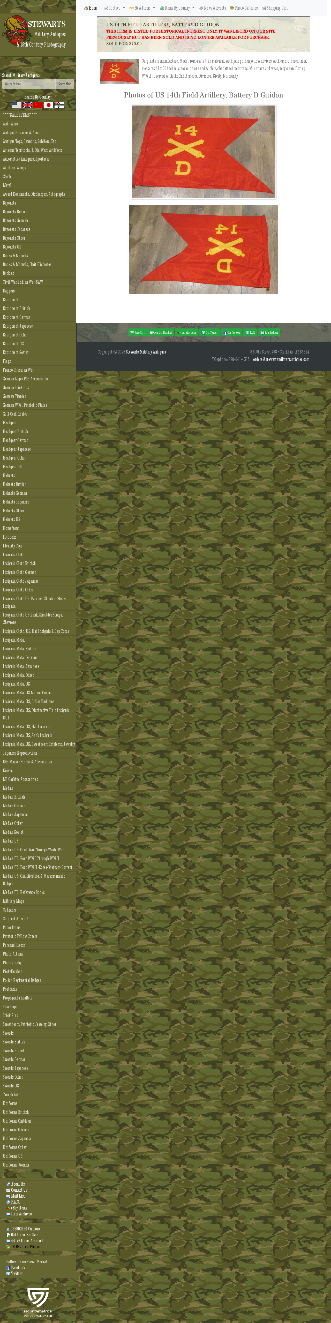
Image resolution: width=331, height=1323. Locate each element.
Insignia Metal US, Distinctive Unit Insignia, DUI (36, 714)
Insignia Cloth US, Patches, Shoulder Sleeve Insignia (34, 602)
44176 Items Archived (26, 1241)
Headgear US (12, 467)
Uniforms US (12, 1156)
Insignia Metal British (19, 649)
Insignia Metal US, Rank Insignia (27, 735)
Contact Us (18, 1190)
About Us (17, 1184)
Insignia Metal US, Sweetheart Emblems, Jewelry (39, 744)
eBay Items (18, 1208)
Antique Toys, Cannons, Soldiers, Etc (29, 141)
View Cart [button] (139, 332)
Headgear (10, 423)
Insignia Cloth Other (18, 590)
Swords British (14, 1042)
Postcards (10, 989)
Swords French (14, 1051)
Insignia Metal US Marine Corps (27, 693)
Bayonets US (12, 247)
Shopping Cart (277, 8)
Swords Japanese (15, 1068)
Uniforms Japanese (17, 1138)
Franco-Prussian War (18, 370)
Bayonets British (15, 212)
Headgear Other (14, 458)
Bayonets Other (14, 238)
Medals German (14, 806)
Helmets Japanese (16, 502)
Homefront (11, 528)
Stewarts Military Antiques (146, 352)
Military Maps (13, 901)
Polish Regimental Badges (22, 980)
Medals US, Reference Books (24, 892)
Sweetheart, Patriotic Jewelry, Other (29, 1024)
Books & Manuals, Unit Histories (27, 264)
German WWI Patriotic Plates (25, 405)
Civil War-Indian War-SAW (23, 282)
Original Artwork (15, 919)
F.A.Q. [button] (252, 332)
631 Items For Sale (24, 1235)
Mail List (17, 1196)
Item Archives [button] (271, 332)
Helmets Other (13, 511)
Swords (8, 1033)
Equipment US (13, 344)
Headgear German (15, 440)
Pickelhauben (12, 971)
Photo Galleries (246, 8)
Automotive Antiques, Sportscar (26, 159)
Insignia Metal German (20, 657)
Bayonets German (15, 220)
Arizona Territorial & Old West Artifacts (33, 150)
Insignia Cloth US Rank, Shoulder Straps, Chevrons (33, 618)
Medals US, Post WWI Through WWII (31, 858)
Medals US (11, 841)
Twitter (16, 1273)
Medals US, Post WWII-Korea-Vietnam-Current (37, 867)
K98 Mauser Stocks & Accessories (27, 762)
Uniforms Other (14, 1147)
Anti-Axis (10, 124)
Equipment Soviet (16, 352)
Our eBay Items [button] (188, 332)
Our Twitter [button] (211, 332)
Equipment (11, 300)
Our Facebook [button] (233, 332)
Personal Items (14, 945)
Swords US (11, 1086)
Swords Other (13, 1077)
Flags (7, 361)
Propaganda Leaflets (17, 998)
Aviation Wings (14, 168)
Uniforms (10, 1103)
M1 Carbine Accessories (20, 779)
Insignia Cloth (13, 555)
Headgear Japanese (17, 449)
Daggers (9, 291)
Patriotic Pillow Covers (20, 936)
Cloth (7, 176)
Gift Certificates (15, 414)
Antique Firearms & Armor (22, 133)
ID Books (10, 537)
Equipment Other (15, 335)
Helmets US (11, 519)
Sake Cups (10, 1007)
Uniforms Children (17, 1121)
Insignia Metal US (16, 684)
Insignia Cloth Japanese (21, 581)
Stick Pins (10, 1015)
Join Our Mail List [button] (163, 332)
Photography (12, 963)
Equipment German (17, 317)
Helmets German (15, 493)
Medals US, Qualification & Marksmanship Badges (34, 879)
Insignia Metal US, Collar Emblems (28, 701)
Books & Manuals (15, 256)
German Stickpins (16, 387)
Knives (8, 770)
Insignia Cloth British (19, 563)
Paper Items (11, 927)
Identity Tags (12, 546)
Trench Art (11, 1095)
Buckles (8, 273)
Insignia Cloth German (19, 572)
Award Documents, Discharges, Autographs (34, 194)
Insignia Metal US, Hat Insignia (26, 727)
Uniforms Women (16, 1165)
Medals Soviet (13, 832)
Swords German (14, 1059)
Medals (8, 788)
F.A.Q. (15, 1202)
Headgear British (15, 431)
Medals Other (12, 823)
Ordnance (10, 910)
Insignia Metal (14, 640)
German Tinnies (14, 396)
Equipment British (16, 308)
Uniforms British (16, 1112)
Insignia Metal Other (18, 675)
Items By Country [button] (177, 8)
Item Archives (21, 1214)
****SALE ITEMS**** (20, 115)
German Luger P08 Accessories (25, 379)
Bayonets (9, 203)
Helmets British (14, 484)
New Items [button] (142, 8)
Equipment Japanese (18, 326)
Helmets (9, 475)
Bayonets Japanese (16, 229)
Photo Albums (13, 954)
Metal (7, 185)
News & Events (214, 8)
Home (92, 8)
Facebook (17, 1268)
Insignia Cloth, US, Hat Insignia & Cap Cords (36, 631)
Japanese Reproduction (20, 753)
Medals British (14, 797)
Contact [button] (114, 8)
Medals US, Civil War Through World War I (34, 850)
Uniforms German (16, 1130)
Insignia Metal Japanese (21, 666)
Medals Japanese (15, 814)
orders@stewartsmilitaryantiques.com (281, 359)
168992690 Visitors (25, 1229)
